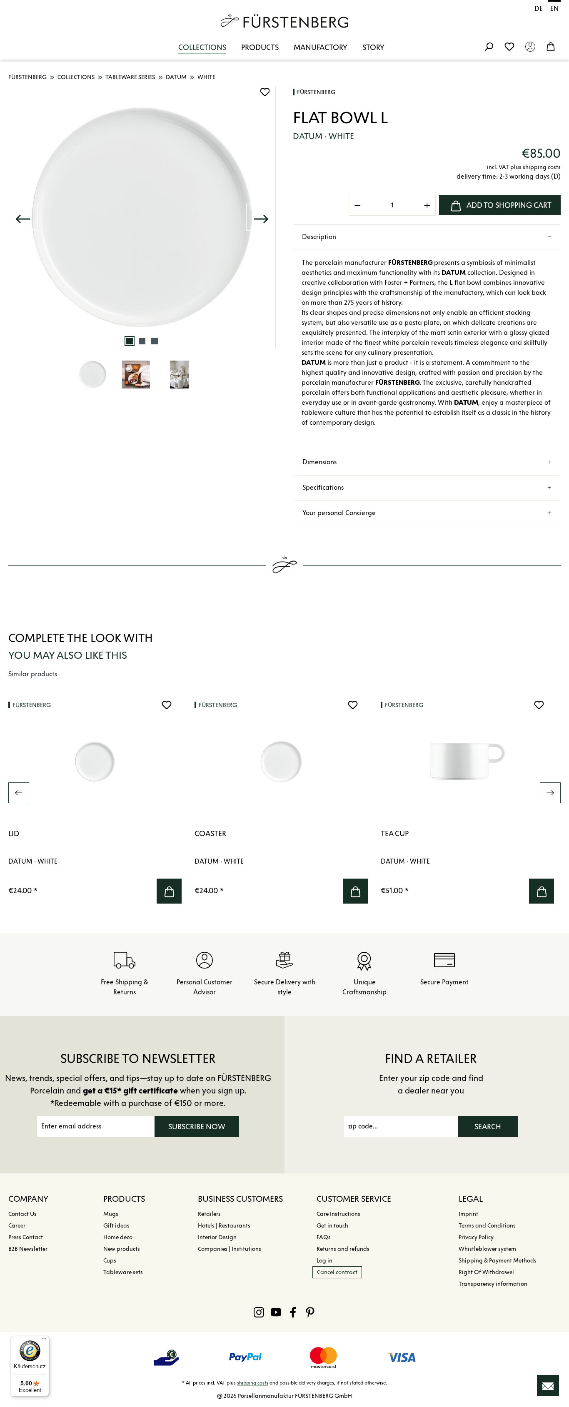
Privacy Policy (476, 1237)
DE (538, 8)
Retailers (209, 1214)
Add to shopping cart (509, 205)
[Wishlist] (509, 46)
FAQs (324, 1237)
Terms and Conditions (487, 1225)
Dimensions (319, 462)
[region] (142, 243)
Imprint (468, 1214)
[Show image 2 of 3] (142, 341)
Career (16, 1225)
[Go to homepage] (284, 21)
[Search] (488, 46)
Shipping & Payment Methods (498, 1260)
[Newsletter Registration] (548, 1385)
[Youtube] (276, 1312)
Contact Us (22, 1214)
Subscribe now (196, 1126)
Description (319, 237)
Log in (324, 1260)
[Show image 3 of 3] (154, 341)
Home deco (117, 1237)
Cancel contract (337, 1272)
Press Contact (25, 1237)
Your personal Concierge (339, 513)
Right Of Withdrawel (486, 1272)
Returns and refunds (343, 1249)
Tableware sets (123, 1272)
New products (121, 1249)
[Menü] (44, 1341)
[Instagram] (259, 1312)
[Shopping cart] (551, 46)
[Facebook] (293, 1312)
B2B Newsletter (27, 1249)
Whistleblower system (487, 1249)
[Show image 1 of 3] (129, 341)
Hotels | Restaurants (224, 1225)
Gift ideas (116, 1225)
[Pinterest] (310, 1312)
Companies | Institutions (229, 1249)
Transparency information (493, 1283)
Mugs (110, 1214)
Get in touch (332, 1225)
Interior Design (217, 1237)
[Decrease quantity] (357, 205)
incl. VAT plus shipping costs (524, 167)
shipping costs (252, 1383)
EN (554, 8)
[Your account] (530, 46)
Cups (109, 1260)
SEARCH (487, 1126)
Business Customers (240, 1199)
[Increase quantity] (427, 205)
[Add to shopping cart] (169, 891)
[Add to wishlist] (265, 92)
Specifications (323, 487)
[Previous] (22, 217)
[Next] (260, 217)
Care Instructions (338, 1214)
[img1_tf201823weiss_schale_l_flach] (142, 217)
